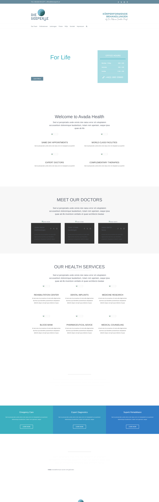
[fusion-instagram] (56, 228)
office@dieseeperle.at (53, 2)
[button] (86, 26)
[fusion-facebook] (51, 228)
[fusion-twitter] (53, 228)
